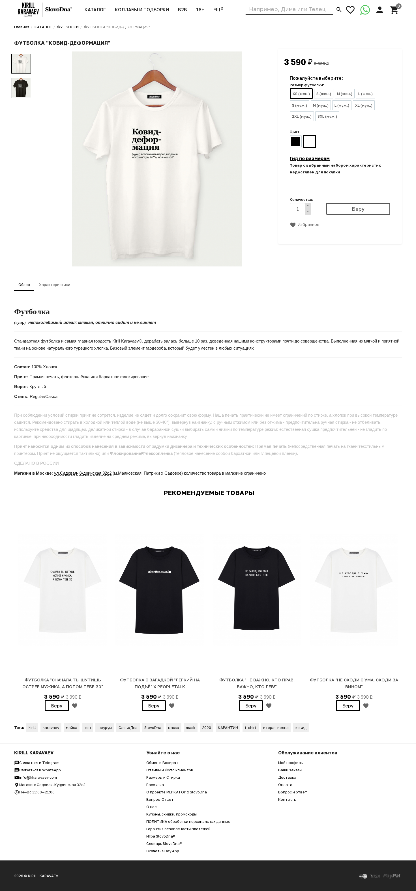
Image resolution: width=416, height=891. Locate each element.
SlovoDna (152, 727)
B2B (182, 9)
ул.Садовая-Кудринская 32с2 (82, 473)
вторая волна (276, 727)
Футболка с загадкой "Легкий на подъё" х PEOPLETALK (160, 683)
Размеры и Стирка (163, 777)
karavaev (51, 727)
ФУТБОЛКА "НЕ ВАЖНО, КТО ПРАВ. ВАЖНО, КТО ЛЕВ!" (257, 683)
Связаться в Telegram (39, 762)
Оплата (285, 784)
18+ (200, 9)
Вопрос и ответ (292, 792)
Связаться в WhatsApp (40, 770)
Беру (56, 706)
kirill (32, 727)
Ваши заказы (290, 770)
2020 (206, 727)
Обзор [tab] (24, 284)
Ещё (218, 9)
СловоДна (128, 727)
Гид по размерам (310, 158)
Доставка (287, 777)
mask (190, 727)
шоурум (105, 727)
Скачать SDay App (162, 851)
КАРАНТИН (228, 727)
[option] (157, 158)
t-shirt (250, 727)
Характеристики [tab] (54, 284)
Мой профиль (290, 762)
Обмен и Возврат (162, 762)
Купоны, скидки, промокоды (171, 814)
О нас (151, 806)
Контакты (287, 799)
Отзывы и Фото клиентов (169, 770)
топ (87, 727)
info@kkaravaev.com (38, 777)
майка (71, 727)
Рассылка (155, 784)
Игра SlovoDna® (160, 836)
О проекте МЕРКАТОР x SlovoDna (176, 792)
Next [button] (400, 609)
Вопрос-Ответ (159, 799)
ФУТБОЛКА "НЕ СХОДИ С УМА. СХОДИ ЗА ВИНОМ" (354, 683)
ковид (300, 727)
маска (173, 727)
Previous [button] (15, 609)
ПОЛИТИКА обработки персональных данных (188, 821)
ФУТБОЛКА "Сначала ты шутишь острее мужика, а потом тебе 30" (62, 683)
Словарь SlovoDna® (164, 843)
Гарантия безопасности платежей (178, 829)
